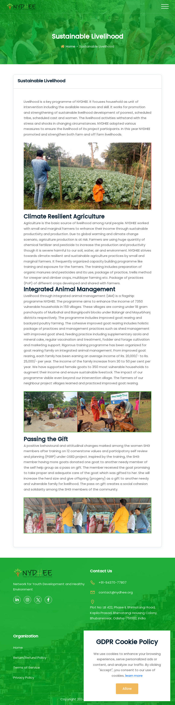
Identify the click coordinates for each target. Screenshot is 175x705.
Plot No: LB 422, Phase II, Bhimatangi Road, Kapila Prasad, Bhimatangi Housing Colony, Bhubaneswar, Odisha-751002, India (123, 612)
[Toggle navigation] (165, 6)
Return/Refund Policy (29, 657)
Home (70, 46)
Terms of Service (26, 667)
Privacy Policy (23, 677)
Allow (127, 688)
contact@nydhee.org (116, 592)
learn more (134, 675)
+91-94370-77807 (113, 582)
